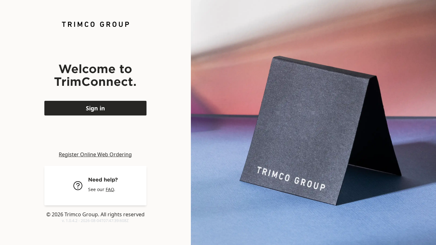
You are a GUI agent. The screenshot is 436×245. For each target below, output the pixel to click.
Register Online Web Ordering (95, 154)
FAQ (110, 189)
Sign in (95, 108)
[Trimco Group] (95, 24)
